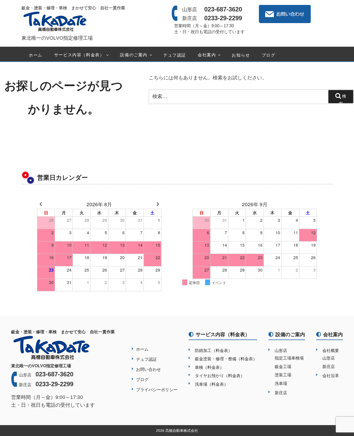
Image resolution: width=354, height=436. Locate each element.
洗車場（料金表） (211, 384)
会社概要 (330, 350)
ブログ (268, 55)
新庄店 (281, 393)
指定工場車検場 (289, 358)
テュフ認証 (174, 55)
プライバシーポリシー (157, 389)
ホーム (36, 55)
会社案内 (207, 55)
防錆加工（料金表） (213, 350)
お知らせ (241, 55)
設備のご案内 (133, 55)
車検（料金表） (209, 367)
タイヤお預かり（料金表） (220, 375)
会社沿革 (330, 375)
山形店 (281, 350)
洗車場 (281, 383)
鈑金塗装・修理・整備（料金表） (226, 359)
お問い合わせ (148, 369)
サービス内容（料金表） (79, 55)
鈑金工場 (283, 366)
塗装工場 (283, 375)
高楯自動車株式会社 (181, 430)
